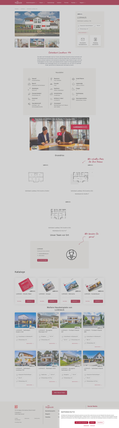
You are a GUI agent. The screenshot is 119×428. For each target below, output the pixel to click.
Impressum (92, 425)
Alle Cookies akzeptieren (81, 422)
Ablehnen (92, 422)
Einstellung (100, 422)
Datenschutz (86, 425)
